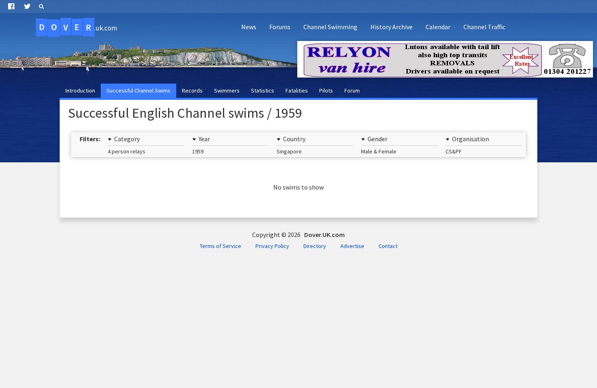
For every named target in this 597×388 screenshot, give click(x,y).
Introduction (80, 90)
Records (192, 90)
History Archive (391, 27)
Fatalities (297, 90)
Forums (279, 27)
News (248, 27)
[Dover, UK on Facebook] (11, 6)
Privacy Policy (272, 246)
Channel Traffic (484, 27)
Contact (388, 246)
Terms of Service (220, 246)
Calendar (438, 27)
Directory (314, 246)
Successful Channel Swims (138, 90)
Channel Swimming (330, 27)
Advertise (352, 246)
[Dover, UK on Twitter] (27, 6)
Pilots (326, 90)
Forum (352, 90)
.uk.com (78, 27)
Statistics (262, 90)
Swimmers (227, 90)
